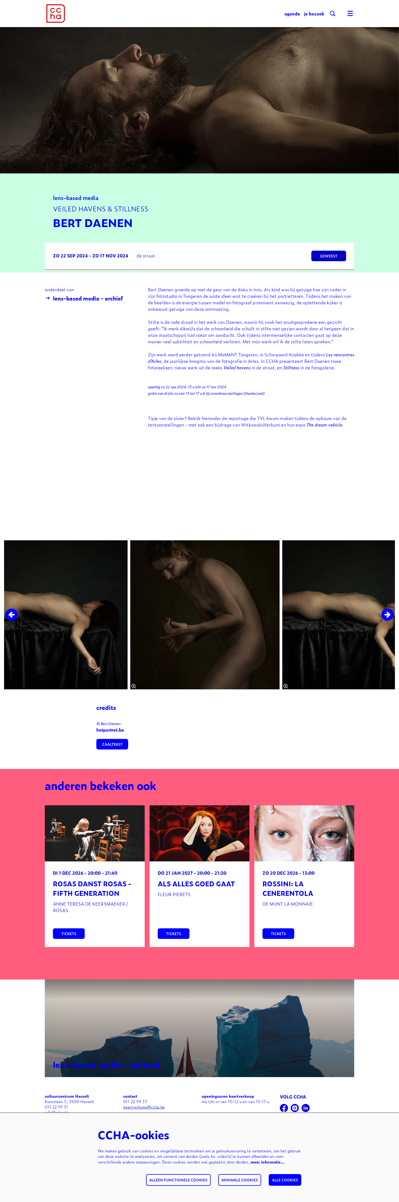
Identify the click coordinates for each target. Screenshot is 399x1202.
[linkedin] (306, 1108)
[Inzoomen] (133, 686)
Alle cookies (285, 1179)
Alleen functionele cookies (178, 1179)
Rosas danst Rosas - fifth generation (92, 888)
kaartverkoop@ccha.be (144, 1107)
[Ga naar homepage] (55, 13)
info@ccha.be (57, 1112)
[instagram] (295, 1108)
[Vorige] (11, 615)
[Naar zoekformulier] (332, 13)
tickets (68, 933)
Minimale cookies (239, 1179)
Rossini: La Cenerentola (287, 888)
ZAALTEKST (112, 744)
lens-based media (76, 197)
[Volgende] (387, 615)
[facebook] (284, 1108)
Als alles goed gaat (196, 883)
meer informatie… (267, 1162)
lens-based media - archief (88, 298)
